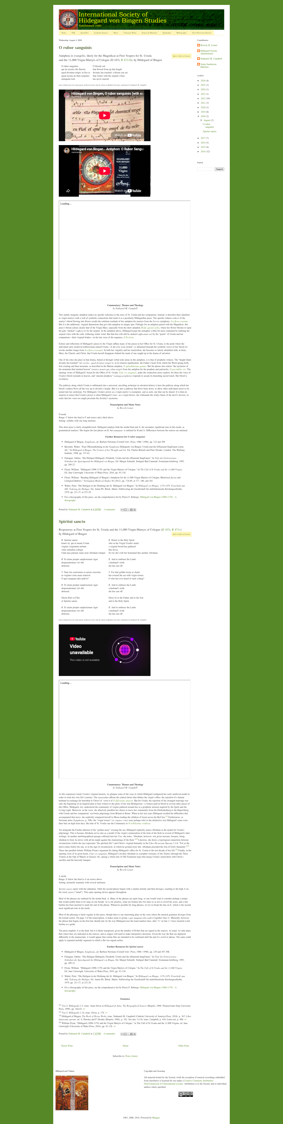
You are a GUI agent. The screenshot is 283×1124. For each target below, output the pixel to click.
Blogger (156, 1117)
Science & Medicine (149, 32)
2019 (203, 111)
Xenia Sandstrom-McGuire (208, 65)
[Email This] (122, 509)
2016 (203, 142)
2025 (203, 84)
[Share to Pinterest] (134, 509)
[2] (136, 839)
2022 (203, 98)
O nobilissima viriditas (138, 823)
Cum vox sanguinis (127, 372)
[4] (176, 849)
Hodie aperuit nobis (150, 327)
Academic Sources (101, 32)
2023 (203, 93)
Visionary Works (130, 32)
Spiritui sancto (72, 521)
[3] (188, 846)
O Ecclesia (129, 337)
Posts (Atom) (131, 1056)
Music (115, 32)
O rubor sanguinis (75, 47)
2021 (203, 102)
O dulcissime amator (122, 800)
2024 (203, 89)
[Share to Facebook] (131, 509)
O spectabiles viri (178, 369)
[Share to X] (128, 509)
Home (64, 32)
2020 (203, 107)
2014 (203, 151)
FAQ (73, 32)
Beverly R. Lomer (208, 45)
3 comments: (110, 509)
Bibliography (182, 32)
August (207, 120)
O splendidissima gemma (134, 366)
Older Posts (183, 1045)
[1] (166, 816)
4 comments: (110, 1033)
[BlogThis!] (125, 509)
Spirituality (167, 32)
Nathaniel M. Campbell (211, 58)
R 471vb (126, 60)
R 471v (176, 529)
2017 (203, 138)
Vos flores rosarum (179, 321)
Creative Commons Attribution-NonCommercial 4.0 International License (179, 1082)
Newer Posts (67, 1045)
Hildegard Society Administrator (208, 52)
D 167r (166, 529)
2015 (203, 147)
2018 (203, 116)
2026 (203, 80)
